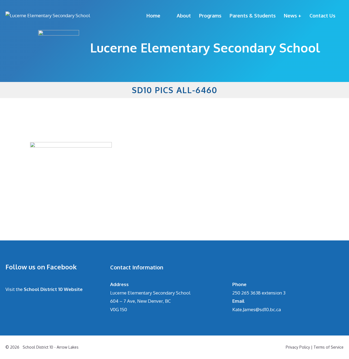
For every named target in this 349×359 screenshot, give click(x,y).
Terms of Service (329, 347)
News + (292, 16)
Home (153, 16)
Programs (210, 16)
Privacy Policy (298, 347)
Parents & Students (253, 16)
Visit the (44, 289)
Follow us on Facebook (41, 267)
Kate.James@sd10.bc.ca (256, 309)
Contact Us (322, 16)
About (184, 16)
